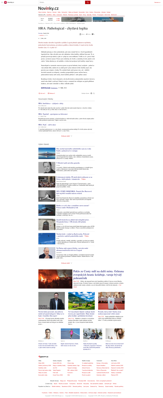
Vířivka (114, 383)
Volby (59, 12)
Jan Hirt (55, 368)
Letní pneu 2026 (115, 363)
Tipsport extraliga (72, 368)
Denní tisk (107, 14)
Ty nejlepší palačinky (87, 363)
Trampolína (72, 383)
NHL (68, 375)
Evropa (58, 165)
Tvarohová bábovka (87, 370)
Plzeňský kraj (59, 224)
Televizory (101, 386)
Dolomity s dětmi (101, 375)
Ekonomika (97, 12)
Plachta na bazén (63, 383)
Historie (65, 14)
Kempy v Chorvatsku (102, 363)
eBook (83, 34)
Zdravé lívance (86, 368)
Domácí (54, 12)
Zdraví (57, 210)
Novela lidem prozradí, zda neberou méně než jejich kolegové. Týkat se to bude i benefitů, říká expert (51, 314)
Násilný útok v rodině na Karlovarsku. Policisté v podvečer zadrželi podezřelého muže (72, 235)
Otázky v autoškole (116, 372)
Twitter (50, 392)
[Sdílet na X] (94, 93)
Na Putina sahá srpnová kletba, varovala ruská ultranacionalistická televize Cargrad (72, 249)
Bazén (55, 383)
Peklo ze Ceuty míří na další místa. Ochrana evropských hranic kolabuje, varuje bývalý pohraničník (98, 274)
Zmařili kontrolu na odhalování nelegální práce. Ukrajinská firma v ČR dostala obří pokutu (72, 221)
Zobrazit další (65, 136)
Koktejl (108, 12)
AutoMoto (49, 14)
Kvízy (84, 14)
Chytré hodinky (109, 386)
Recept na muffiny (87, 365)
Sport (80, 14)
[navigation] (2, 2)
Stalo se (49, 12)
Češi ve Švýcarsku (101, 370)
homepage (54, 88)
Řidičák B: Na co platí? (117, 370)
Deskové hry (93, 386)
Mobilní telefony (56, 386)
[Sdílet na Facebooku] (91, 93)
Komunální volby (42, 375)
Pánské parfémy (119, 386)
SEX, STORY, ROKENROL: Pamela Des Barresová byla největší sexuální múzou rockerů (74, 192)
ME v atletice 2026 (72, 370)
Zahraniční (64, 12)
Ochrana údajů (93, 392)
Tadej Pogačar (57, 370)
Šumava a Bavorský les (103, 368)
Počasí (94, 14)
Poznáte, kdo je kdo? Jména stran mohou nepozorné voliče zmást (109, 313)
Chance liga (70, 363)
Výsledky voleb (42, 368)
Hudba (58, 195)
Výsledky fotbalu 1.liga (73, 365)
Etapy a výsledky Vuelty (59, 365)
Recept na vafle (86, 372)
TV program (100, 14)
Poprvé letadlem (101, 365)
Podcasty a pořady (73, 14)
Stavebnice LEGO (66, 386)
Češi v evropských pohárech (104, 380)
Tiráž (66, 392)
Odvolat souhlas (102, 392)
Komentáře (82, 12)
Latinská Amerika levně (103, 372)
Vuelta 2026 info (57, 363)
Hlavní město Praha (61, 181)
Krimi (87, 12)
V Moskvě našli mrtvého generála (68, 163)
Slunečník (79, 383)
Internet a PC (42, 14)
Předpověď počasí (72, 380)
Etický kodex (83, 392)
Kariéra (62, 392)
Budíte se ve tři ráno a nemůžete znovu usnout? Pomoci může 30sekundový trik (72, 206)
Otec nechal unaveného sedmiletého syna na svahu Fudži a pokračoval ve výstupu (73, 150)
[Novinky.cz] (48, 8)
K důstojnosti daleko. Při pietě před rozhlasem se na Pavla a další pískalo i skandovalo (74, 178)
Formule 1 (70, 372)
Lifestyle (103, 12)
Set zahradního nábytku (96, 383)
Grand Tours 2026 (58, 375)
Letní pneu (86, 386)
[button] (46, 153)
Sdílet (89, 34)
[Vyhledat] (87, 2)
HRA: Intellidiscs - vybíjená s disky (50, 103)
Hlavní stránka (42, 12)
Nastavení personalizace (114, 392)
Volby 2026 (41, 363)
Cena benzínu (91, 380)
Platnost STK (114, 375)
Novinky (40, 33)
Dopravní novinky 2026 (117, 368)
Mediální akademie (74, 392)
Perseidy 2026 (82, 380)
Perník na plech (86, 375)
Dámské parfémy (77, 386)
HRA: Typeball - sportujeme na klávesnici (53, 114)
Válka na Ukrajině (73, 12)
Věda (54, 14)
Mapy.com (63, 380)
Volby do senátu (42, 372)
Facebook (44, 392)
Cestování (59, 14)
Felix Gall (55, 372)
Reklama (56, 392)
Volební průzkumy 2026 (44, 365)
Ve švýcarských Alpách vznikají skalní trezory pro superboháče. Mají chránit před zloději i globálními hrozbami (81, 314)
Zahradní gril (108, 383)
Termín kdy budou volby (44, 370)
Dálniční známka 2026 (117, 365)
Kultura (91, 12)
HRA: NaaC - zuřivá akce (47, 124)
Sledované (114, 14)
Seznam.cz (157, 2)
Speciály (89, 14)
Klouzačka (86, 383)
